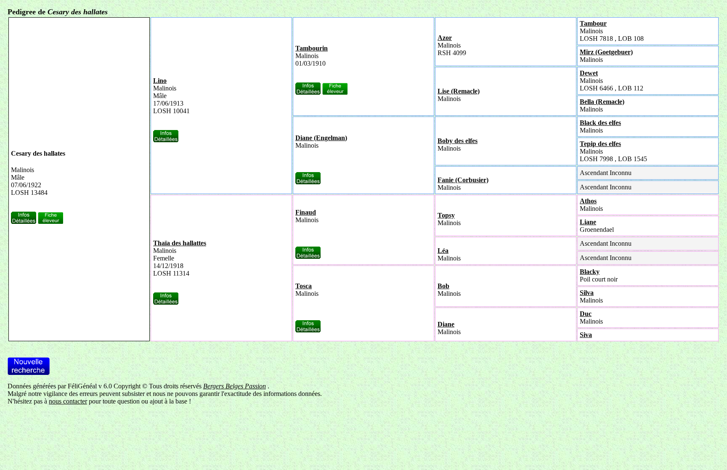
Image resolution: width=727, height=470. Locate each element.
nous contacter (68, 401)
